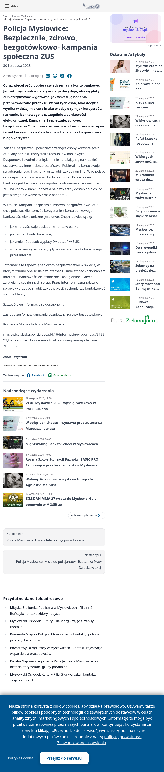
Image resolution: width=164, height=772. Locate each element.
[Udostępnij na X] (62, 75)
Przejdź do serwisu (64, 758)
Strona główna (11, 15)
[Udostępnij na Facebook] (69, 75)
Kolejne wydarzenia (84, 515)
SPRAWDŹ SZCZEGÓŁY (135, 37)
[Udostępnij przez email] (55, 75)
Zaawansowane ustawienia (81, 742)
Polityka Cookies (20, 758)
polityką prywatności (123, 736)
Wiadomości (27, 15)
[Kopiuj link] (47, 75)
